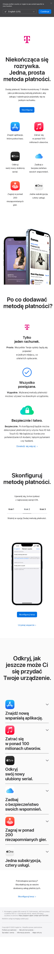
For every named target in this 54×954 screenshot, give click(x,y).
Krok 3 (43, 509)
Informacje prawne (23, 933)
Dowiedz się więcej (26, 446)
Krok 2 (27, 509)
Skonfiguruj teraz (27, 614)
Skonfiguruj (27, 110)
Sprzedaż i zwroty (8, 933)
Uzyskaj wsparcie (26, 625)
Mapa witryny (37, 933)
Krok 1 (11, 509)
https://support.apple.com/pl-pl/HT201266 (33, 915)
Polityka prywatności (9, 930)
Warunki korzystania (26, 930)
